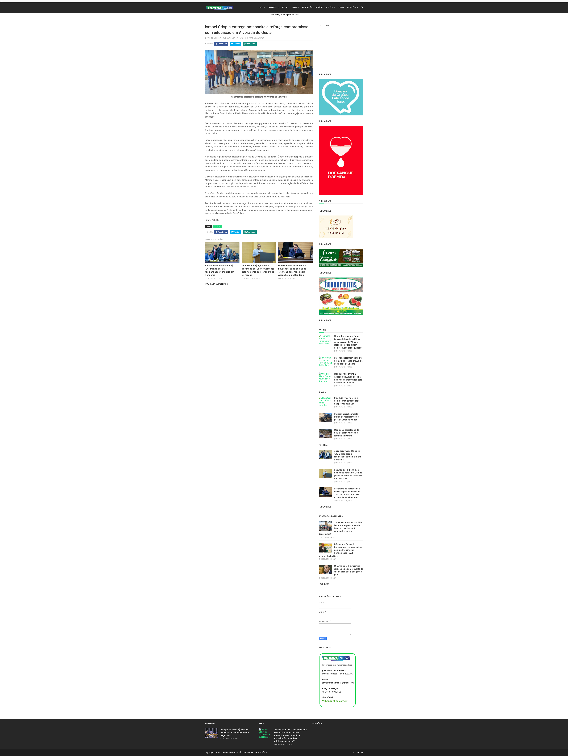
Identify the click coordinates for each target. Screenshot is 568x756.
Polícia (319, 7)
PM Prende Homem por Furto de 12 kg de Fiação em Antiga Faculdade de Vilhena (348, 361)
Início (262, 7)
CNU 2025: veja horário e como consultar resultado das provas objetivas (347, 401)
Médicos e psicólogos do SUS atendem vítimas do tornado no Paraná (346, 433)
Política (330, 7)
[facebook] (354, 752)
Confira (272, 7)
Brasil (285, 7)
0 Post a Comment (255, 38)
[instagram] (362, 752)
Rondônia (352, 7)
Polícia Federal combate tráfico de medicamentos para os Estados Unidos (346, 417)
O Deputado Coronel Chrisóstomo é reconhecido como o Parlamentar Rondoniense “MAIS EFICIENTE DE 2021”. (340, 550)
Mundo (295, 7)
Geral (341, 7)
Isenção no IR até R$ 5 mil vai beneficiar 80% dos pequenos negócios (235, 732)
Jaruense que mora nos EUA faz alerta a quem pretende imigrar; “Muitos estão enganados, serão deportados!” (340, 528)
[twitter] (358, 752)
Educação (307, 7)
